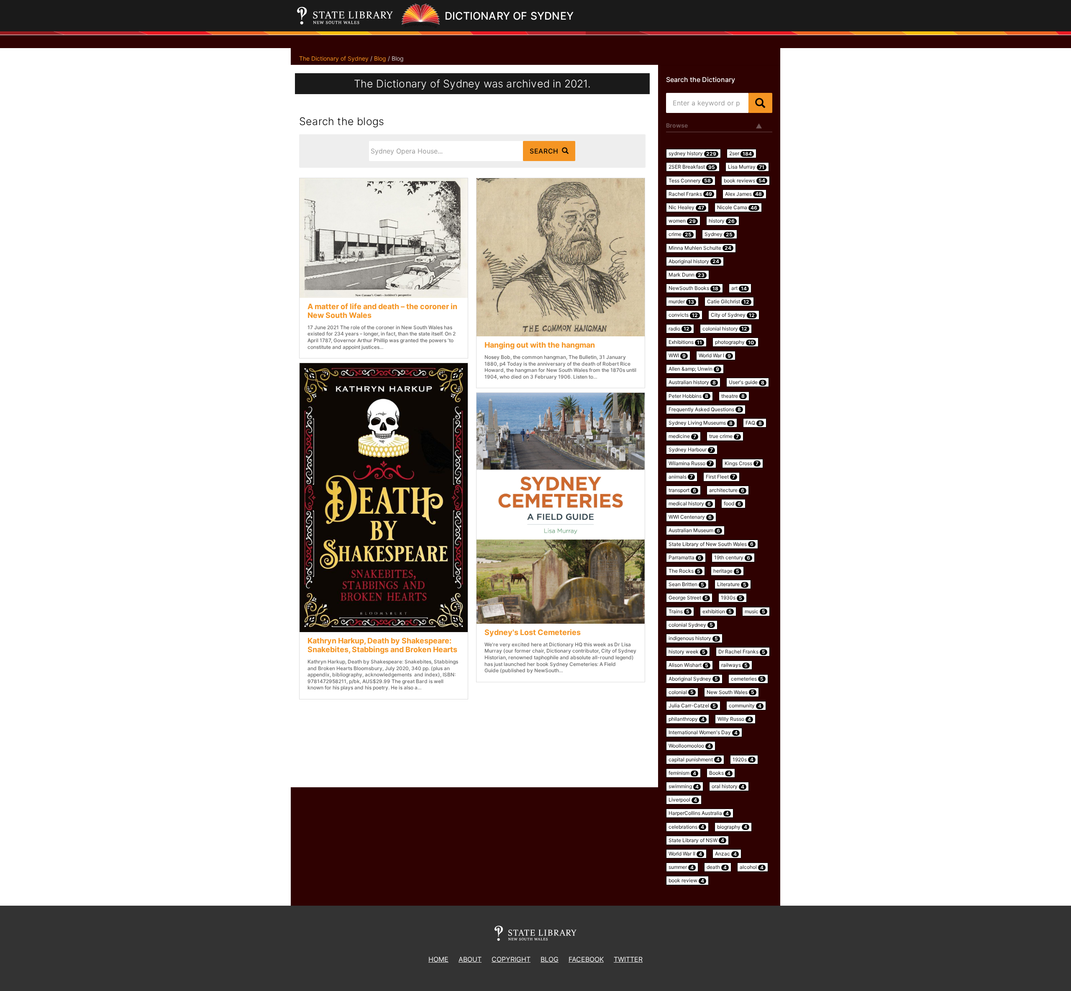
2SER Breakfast (692, 167)
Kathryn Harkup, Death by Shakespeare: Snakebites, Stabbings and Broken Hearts (382, 645)
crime (680, 234)
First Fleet (720, 477)
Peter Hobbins (688, 396)
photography (734, 342)
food (732, 503)
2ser (740, 153)
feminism (682, 773)
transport (682, 490)
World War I (715, 355)
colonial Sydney (691, 625)
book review (686, 880)
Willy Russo (734, 719)
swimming (684, 786)
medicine (682, 436)
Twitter (628, 959)
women (682, 221)
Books (719, 773)
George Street (688, 597)
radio (679, 328)
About (470, 959)
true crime (724, 436)
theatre (733, 396)
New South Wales (730, 692)
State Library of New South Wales (711, 544)
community (745, 705)
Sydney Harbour (691, 449)
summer (681, 867)
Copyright (511, 959)
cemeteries (747, 679)
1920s (743, 759)
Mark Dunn (687, 274)
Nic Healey (686, 207)
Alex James (743, 194)
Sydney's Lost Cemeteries (532, 632)
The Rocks (684, 571)
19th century (732, 557)
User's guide (746, 382)
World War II (685, 853)
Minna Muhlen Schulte (700, 248)
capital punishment (694, 759)
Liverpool (683, 799)
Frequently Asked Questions (705, 409)
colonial (681, 692)
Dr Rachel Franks (741, 651)
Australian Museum (694, 530)
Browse (677, 125)
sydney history (692, 153)
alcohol (752, 867)
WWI (677, 355)
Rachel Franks (690, 194)
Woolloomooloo (690, 746)
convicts (683, 315)
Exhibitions (685, 342)
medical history (690, 503)
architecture (726, 490)
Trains (679, 611)
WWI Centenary (690, 517)
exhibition (717, 611)
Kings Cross (741, 463)
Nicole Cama (737, 207)
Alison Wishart (688, 665)
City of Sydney (733, 315)
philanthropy (687, 719)
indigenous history (693, 638)
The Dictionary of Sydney (334, 58)
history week (687, 651)
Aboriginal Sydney (693, 679)
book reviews (744, 180)
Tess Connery (690, 180)
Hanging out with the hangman (539, 345)
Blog (380, 58)
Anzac (726, 853)
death (717, 867)
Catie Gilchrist (728, 301)
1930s (731, 597)
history (722, 221)
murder (681, 301)
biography (732, 827)
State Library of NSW (696, 840)
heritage (726, 571)
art (739, 288)
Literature (731, 584)
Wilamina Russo (690, 463)
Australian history (692, 382)
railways (734, 665)
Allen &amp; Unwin (694, 369)
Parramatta (685, 557)
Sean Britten (686, 584)
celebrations (686, 827)
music (755, 611)
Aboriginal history (694, 261)
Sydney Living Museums (701, 423)
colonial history (724, 328)
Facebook (586, 959)
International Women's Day (703, 732)
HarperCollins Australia (699, 813)
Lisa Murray (746, 167)
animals (681, 477)
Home (438, 959)
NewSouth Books (693, 288)
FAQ (754, 423)
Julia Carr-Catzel (692, 705)
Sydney (719, 234)
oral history (728, 786)
